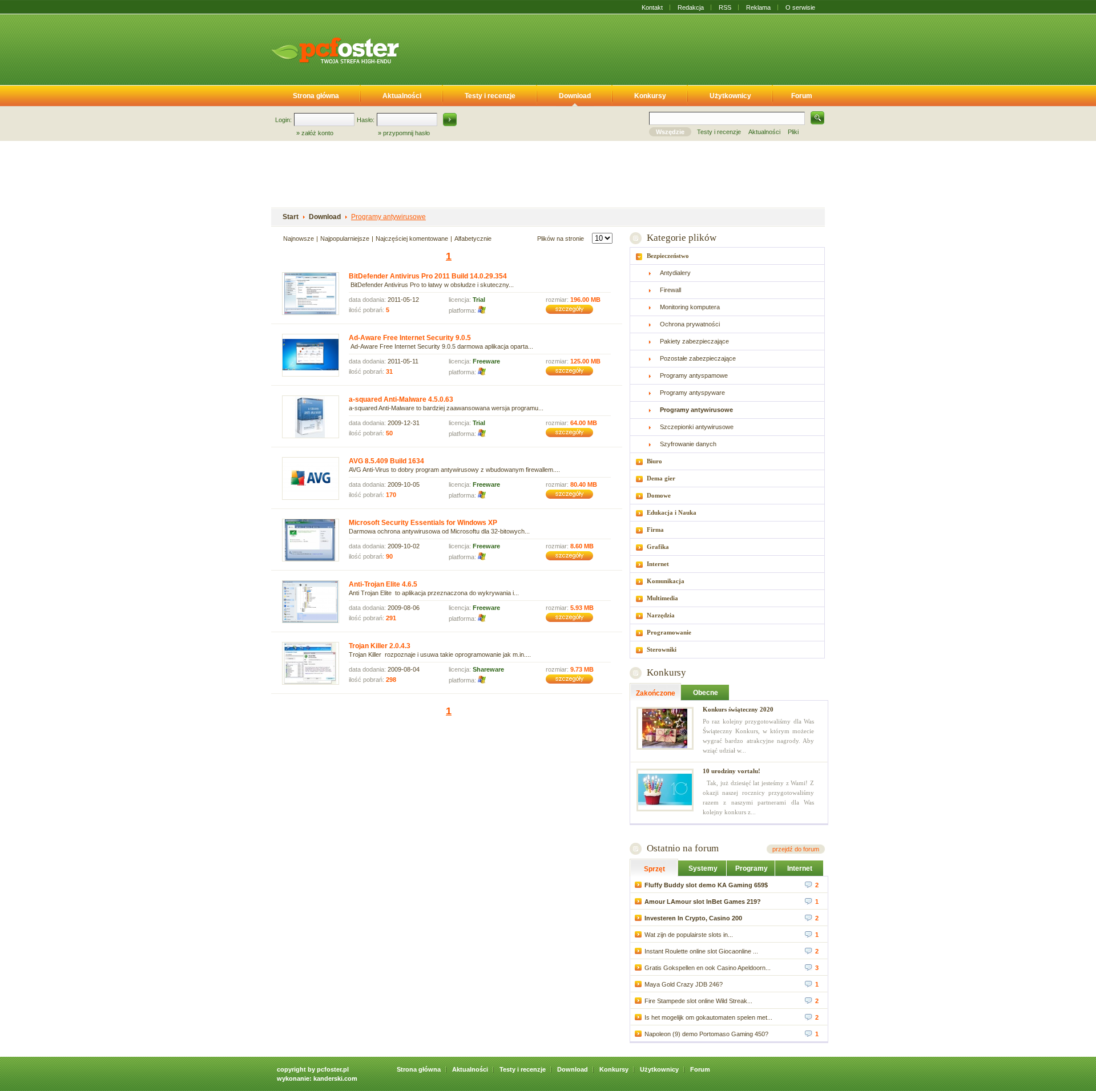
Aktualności (401, 96)
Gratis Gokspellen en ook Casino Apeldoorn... (707, 967)
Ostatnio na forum (683, 848)
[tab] (727, 256)
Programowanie (669, 632)
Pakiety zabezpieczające (694, 341)
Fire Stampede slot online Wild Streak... (698, 1000)
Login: (283, 119)
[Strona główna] (335, 50)
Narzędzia (661, 615)
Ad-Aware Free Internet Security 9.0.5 (410, 338)
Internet (658, 563)
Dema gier (661, 478)
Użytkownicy (730, 96)
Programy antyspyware (692, 392)
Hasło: (365, 119)
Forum (801, 96)
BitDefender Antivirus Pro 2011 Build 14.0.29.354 (428, 276)
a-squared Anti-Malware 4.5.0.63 (401, 399)
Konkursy (650, 96)
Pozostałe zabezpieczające (698, 358)
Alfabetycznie (472, 238)
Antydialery (675, 272)
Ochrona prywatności (690, 324)
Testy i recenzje (490, 96)
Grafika (658, 546)
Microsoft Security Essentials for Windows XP (423, 523)
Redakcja (691, 7)
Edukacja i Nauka (671, 512)
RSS (725, 7)
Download (575, 96)
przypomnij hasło (406, 133)
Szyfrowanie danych (688, 444)
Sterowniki (661, 649)
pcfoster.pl (333, 1069)
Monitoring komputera (690, 307)
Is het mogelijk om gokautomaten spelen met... (708, 1017)
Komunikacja (665, 580)
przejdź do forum (795, 849)
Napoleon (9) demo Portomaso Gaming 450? (706, 1034)
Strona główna (316, 96)
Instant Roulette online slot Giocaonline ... (701, 951)
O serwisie (800, 7)
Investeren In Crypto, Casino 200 (693, 918)
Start (291, 217)
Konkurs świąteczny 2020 (738, 709)
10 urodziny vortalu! (731, 770)
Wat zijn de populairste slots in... (688, 934)
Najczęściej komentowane (412, 238)
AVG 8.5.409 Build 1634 (386, 461)
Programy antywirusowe (388, 217)
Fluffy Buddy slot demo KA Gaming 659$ (706, 885)
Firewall (670, 289)
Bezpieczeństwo (668, 255)
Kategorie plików (681, 237)
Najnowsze (298, 238)
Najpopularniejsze (344, 238)
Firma (655, 529)
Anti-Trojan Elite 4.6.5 (383, 584)
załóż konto (317, 133)
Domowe (659, 495)
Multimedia (662, 598)
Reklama (758, 7)
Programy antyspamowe (694, 375)
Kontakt (652, 7)
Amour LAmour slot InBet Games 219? (702, 901)
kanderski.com (335, 1078)
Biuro (654, 461)
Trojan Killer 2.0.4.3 (379, 646)
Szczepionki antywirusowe (697, 426)
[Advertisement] (621, 47)
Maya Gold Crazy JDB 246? (683, 984)
